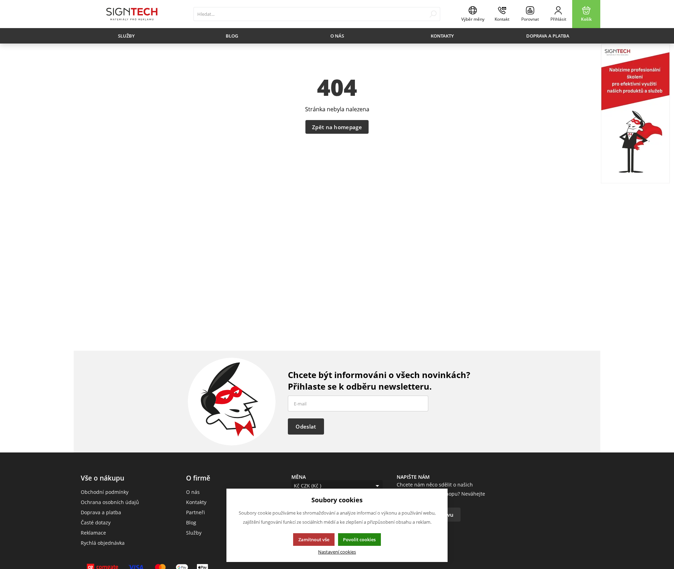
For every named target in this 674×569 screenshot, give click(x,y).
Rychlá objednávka (103, 543)
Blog (232, 36)
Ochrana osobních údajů (110, 502)
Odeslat (306, 426)
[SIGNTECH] (132, 14)
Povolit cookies (359, 539)
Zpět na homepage (337, 127)
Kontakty (442, 36)
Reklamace (93, 532)
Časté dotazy (96, 522)
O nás (337, 36)
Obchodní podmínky (104, 492)
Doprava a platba (547, 36)
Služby (126, 36)
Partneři (195, 512)
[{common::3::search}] (433, 14)
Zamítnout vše (313, 539)
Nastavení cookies (337, 552)
